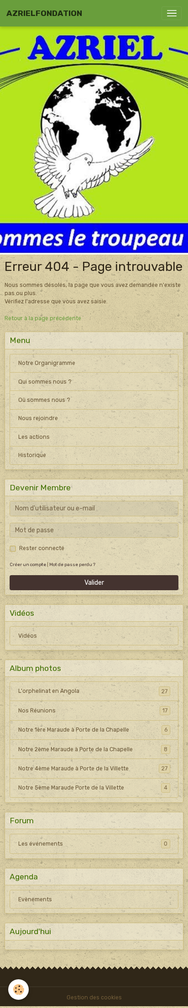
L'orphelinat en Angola (92, 691)
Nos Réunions (92, 710)
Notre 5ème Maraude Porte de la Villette (92, 788)
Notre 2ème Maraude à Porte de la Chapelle (92, 749)
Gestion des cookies (94, 997)
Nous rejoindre (38, 418)
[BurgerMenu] (172, 13)
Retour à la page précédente (43, 318)
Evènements (35, 899)
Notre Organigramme (46, 363)
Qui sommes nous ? (45, 382)
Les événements (92, 844)
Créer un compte (28, 564)
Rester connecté (41, 548)
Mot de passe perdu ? (72, 564)
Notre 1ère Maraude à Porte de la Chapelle (92, 730)
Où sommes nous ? (44, 400)
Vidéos (27, 636)
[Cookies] (18, 989)
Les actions (34, 437)
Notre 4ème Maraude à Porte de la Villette (92, 768)
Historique (32, 455)
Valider (94, 583)
